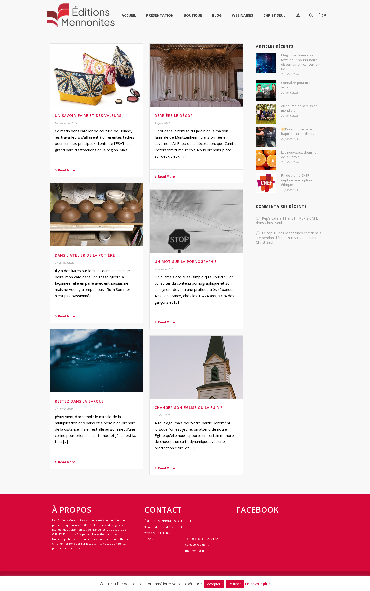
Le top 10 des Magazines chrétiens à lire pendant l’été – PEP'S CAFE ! (289, 235)
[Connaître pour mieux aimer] (266, 90)
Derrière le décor (174, 115)
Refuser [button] (235, 584)
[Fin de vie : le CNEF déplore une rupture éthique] (266, 183)
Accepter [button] (213, 584)
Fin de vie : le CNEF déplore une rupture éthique (296, 180)
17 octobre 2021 (65, 262)
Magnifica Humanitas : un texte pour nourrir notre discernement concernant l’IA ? (300, 62)
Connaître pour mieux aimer (297, 85)
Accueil (129, 15)
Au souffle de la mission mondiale (299, 108)
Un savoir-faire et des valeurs (88, 115)
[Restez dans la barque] (96, 360)
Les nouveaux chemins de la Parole (298, 154)
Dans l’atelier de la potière (85, 255)
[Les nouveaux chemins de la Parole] (266, 160)
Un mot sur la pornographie (186, 261)
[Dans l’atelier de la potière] (96, 214)
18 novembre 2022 (66, 123)
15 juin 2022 (162, 123)
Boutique (193, 15)
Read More (66, 170)
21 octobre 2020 (164, 269)
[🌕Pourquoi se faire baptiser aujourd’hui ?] (266, 137)
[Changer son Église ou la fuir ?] (196, 367)
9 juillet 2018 (162, 415)
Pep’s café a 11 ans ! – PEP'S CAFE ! (291, 218)
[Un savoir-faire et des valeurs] (96, 75)
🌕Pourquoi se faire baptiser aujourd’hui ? (297, 131)
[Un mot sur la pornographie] (196, 221)
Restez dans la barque (79, 401)
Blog (217, 15)
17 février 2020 (64, 408)
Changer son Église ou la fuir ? (189, 407)
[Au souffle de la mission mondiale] (266, 114)
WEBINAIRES (242, 15)
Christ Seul (274, 15)
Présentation (160, 15)
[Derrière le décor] (196, 75)
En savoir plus (257, 583)
